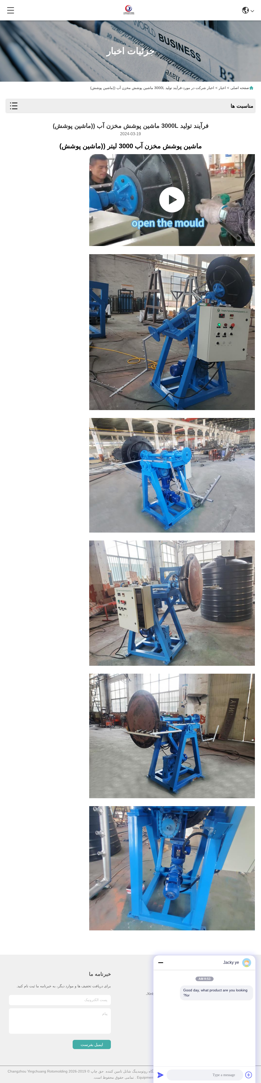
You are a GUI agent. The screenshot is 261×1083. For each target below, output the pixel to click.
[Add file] (248, 1074)
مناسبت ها (242, 106)
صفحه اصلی (239, 88)
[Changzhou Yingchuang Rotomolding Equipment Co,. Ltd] (128, 10)
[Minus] (161, 962)
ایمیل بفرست (92, 1044)
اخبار (222, 88)
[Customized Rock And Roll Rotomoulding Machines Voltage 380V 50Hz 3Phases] (172, 200)
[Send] (160, 1074)
